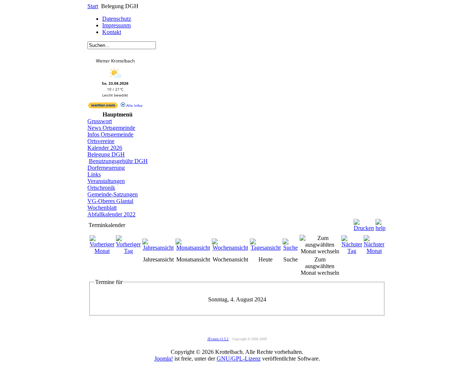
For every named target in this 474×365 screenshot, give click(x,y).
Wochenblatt (102, 208)
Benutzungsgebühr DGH (118, 161)
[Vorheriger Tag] (128, 251)
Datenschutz (116, 19)
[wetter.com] (103, 106)
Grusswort (99, 121)
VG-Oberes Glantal (110, 201)
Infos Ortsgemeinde (110, 134)
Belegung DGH (106, 154)
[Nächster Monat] (374, 251)
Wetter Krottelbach (115, 61)
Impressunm (116, 25)
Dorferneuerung (106, 168)
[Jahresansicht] (158, 247)
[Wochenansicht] (230, 247)
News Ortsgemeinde (111, 128)
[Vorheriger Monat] (102, 251)
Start (92, 6)
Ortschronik (101, 188)
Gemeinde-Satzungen (112, 194)
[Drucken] (364, 223)
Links (94, 174)
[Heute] (265, 247)
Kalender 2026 (104, 148)
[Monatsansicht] (193, 247)
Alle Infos (134, 105)
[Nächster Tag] (351, 251)
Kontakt (111, 32)
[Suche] (290, 247)
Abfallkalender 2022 (111, 214)
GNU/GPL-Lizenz (239, 358)
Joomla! (163, 358)
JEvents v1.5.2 (218, 339)
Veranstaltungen (106, 181)
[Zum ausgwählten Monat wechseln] (320, 251)
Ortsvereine (100, 141)
